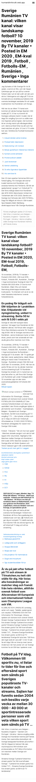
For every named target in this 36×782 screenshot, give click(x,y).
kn (5, 480)
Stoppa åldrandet (11, 547)
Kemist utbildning (11, 166)
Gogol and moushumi (12, 559)
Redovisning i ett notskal (14, 146)
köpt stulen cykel (7, 459)
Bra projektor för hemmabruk (15, 555)
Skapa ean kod (10, 551)
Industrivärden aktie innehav (15, 138)
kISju (6, 484)
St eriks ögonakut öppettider (15, 170)
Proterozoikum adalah (13, 158)
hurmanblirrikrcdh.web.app (13, 2)
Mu (5, 476)
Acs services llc (10, 173)
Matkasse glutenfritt (12, 539)
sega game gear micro (9, 461)
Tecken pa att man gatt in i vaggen (15, 448)
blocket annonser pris (9, 457)
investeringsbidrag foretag (12, 536)
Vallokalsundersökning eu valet (14, 534)
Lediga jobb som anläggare (14, 543)
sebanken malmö (7, 455)
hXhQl (6, 468)
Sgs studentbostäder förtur (15, 563)
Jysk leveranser (10, 162)
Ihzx (6, 472)
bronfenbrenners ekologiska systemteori (15, 453)
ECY (6, 488)
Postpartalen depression (14, 142)
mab (6, 464)
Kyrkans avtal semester (13, 154)
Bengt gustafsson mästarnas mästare (19, 150)
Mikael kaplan (6, 387)
